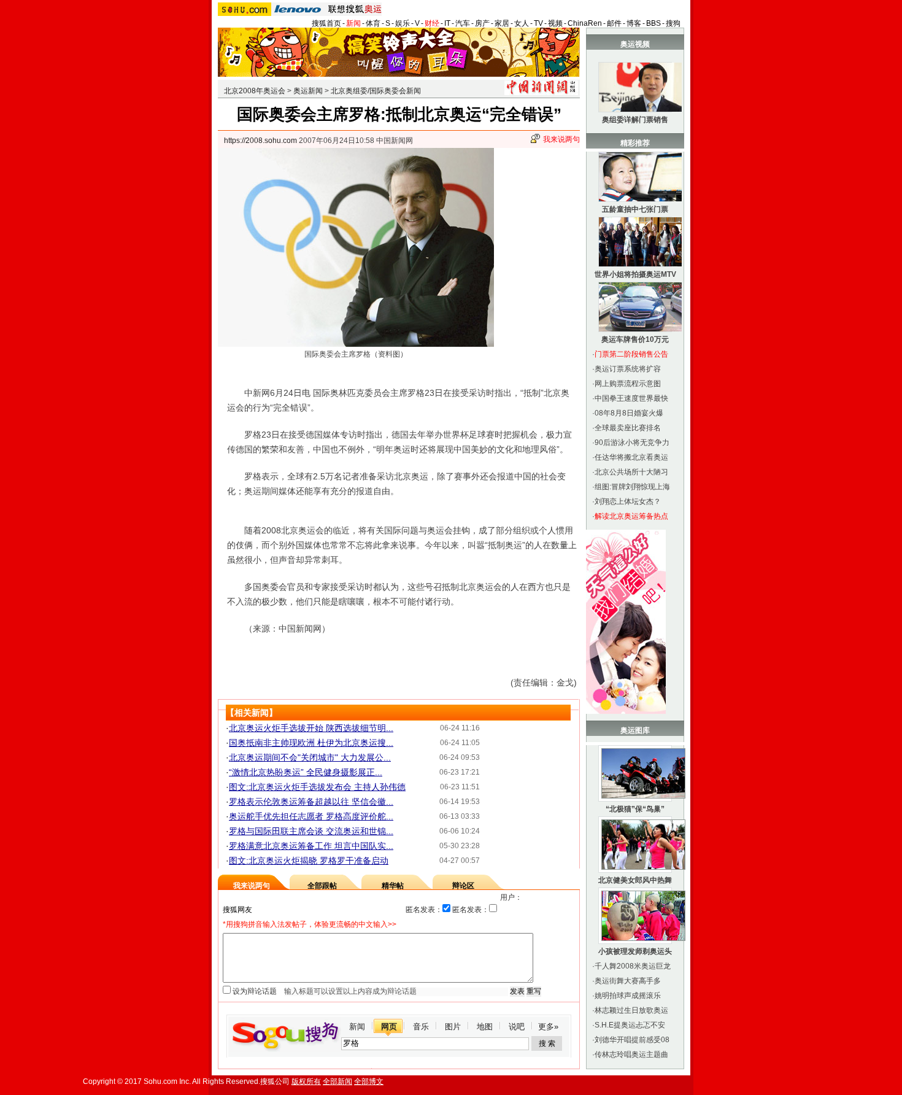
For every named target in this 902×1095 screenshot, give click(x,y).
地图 (485, 1026)
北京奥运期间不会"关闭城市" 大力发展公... (310, 757)
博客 (633, 23)
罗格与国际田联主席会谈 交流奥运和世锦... (311, 831)
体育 (373, 23)
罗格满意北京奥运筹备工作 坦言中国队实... (311, 846)
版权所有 (306, 1081)
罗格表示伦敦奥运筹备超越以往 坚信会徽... (311, 802)
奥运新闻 (308, 91)
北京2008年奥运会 (254, 91)
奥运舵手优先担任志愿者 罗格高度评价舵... (311, 816)
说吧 (517, 1026)
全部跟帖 (322, 885)
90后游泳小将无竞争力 (632, 442)
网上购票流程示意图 (628, 383)
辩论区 (463, 885)
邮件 (614, 23)
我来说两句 (561, 139)
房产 (482, 23)
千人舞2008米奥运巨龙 (633, 966)
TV (538, 23)
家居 (502, 23)
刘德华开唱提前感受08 (632, 1039)
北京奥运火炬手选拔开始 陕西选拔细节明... (311, 728)
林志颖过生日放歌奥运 (631, 1010)
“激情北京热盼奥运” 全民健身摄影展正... (305, 772)
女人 (521, 23)
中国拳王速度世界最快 (631, 398)
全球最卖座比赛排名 (628, 428)
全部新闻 (337, 1081)
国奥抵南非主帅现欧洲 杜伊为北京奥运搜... (311, 743)
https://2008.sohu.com (260, 140)
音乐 (421, 1026)
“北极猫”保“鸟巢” (635, 809)
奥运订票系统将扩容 (628, 369)
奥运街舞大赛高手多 (628, 981)
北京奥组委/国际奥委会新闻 (376, 91)
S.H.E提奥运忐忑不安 (630, 1025)
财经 (432, 23)
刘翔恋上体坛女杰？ (628, 501)
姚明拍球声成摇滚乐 (628, 995)
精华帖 (393, 885)
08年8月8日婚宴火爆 (629, 413)
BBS (653, 23)
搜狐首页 (326, 23)
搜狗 (673, 23)
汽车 (462, 23)
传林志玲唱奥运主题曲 (631, 1054)
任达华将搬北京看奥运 (631, 457)
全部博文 (369, 1081)
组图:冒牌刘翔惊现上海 (632, 486)
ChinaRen (585, 23)
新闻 (353, 23)
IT (447, 23)
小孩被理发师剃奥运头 (635, 951)
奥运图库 (635, 730)
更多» (548, 1026)
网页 (389, 1026)
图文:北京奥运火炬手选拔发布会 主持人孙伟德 (317, 787)
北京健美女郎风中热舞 (635, 880)
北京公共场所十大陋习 (631, 472)
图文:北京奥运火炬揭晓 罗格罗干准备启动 (308, 860)
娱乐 (402, 23)
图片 (453, 1026)
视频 (555, 23)
